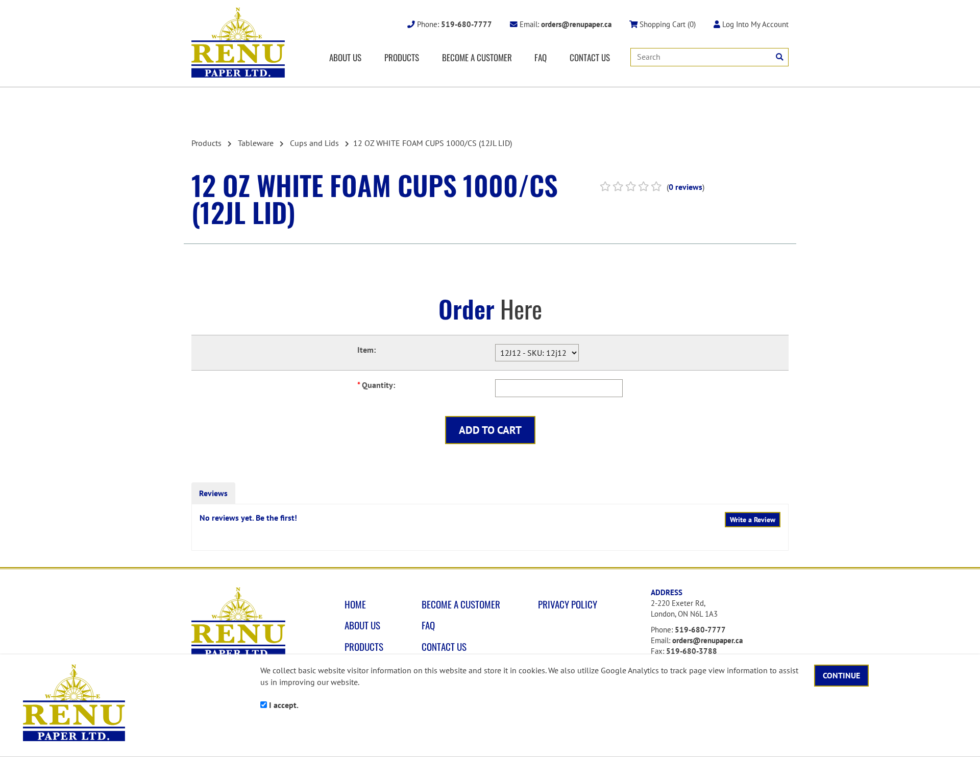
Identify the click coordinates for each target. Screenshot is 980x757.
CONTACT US (590, 57)
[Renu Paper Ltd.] (238, 43)
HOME (355, 604)
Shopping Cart (667, 24)
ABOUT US (345, 57)
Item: (366, 350)
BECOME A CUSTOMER (477, 57)
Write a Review (752, 519)
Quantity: (376, 385)
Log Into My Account (754, 24)
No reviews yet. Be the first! (248, 517)
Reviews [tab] (213, 493)
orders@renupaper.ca (707, 640)
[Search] (779, 57)
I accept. (283, 705)
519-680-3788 (691, 651)
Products (206, 143)
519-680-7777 (700, 629)
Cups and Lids (314, 143)
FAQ (540, 57)
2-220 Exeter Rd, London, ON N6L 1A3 (684, 608)
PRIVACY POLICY (567, 604)
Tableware (256, 143)
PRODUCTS (401, 57)
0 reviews (685, 187)
